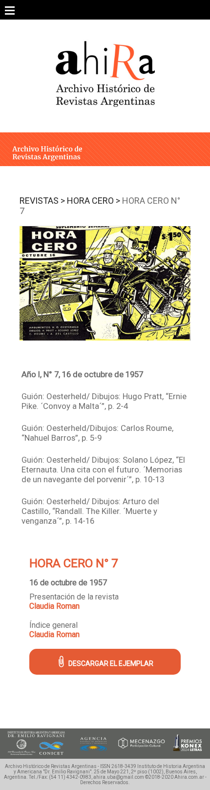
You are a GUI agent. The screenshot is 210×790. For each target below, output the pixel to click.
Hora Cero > (93, 200)
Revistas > (42, 200)
